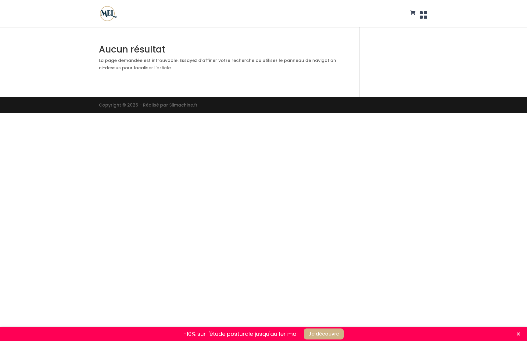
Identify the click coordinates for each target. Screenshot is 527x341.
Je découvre (323, 333)
